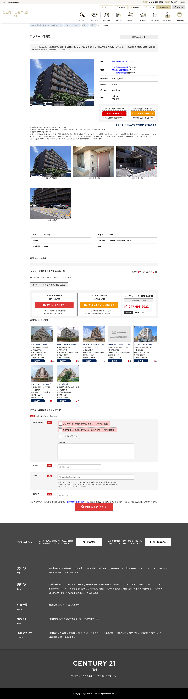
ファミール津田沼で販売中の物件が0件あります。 (138, 125)
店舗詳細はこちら (139, 300)
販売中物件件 (138, 37)
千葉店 (145, 2)
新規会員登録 (159, 542)
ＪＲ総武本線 (120, 67)
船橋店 (167, 2)
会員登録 (165, 7)
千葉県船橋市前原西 (120, 61)
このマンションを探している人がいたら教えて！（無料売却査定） (89, 430)
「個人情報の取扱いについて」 (78, 501)
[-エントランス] (93, 175)
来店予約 (180, 7)
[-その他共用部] (50, 218)
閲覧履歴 (122, 7)
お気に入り (107, 7)
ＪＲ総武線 (119, 72)
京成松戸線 (120, 70)
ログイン (151, 7)
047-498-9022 (179, 2)
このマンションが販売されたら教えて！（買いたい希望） (86, 423)
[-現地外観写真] (62, 105)
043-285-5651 (157, 2)
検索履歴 (136, 7)
